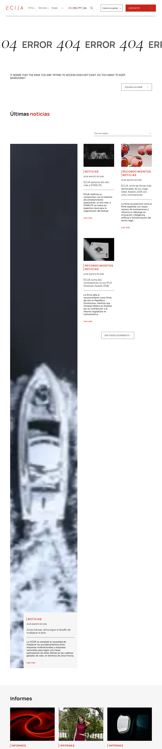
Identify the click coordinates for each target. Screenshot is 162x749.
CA (85, 8)
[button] (92, 8)
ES (70, 8)
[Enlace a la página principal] (14, 8)
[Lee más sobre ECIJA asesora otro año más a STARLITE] (99, 155)
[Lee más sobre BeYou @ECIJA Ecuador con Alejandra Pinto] (81, 724)
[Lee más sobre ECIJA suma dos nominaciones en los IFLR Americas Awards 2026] (99, 249)
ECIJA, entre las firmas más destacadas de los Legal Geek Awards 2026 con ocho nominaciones (136, 190)
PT (79, 8)
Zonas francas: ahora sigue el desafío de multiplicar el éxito (48, 631)
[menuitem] (55, 8)
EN (75, 8)
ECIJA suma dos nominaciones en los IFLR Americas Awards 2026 (98, 282)
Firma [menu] (30, 8)
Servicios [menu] (42, 8)
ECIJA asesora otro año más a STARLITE (96, 184)
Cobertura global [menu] (110, 8)
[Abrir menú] (63, 8)
